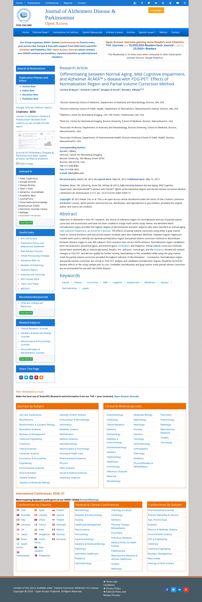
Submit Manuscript (92, 32)
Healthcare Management (88, 524)
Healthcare (112, 461)
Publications (33, 3)
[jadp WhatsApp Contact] (185, 3)
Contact (81, 3)
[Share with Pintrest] (36, 377)
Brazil (23, 539)
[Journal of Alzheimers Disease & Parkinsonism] (24, 15)
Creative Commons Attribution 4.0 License (75, 588)
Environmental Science (160, 534)
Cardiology (112, 419)
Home (19, 3)
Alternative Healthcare (86, 553)
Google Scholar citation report (34, 107)
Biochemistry (26, 419)
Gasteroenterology (117, 447)
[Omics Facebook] (142, 3)
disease (165, 282)
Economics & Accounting (32, 458)
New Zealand (39, 549)
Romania (61, 539)
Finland (60, 519)
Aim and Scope (29, 238)
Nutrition (138, 434)
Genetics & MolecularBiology (90, 544)
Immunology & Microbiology (74, 419)
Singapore (44, 534)
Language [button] (156, 10)
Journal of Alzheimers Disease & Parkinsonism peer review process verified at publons (35, 155)
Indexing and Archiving (33, 274)
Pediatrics (139, 458)
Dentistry (111, 429)
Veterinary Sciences (70, 477)
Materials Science (69, 429)
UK (22, 529)
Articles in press (114, 32)
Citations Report (29, 269)
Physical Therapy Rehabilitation (120, 526)
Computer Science (29, 453)
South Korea (22, 546)
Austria (60, 515)
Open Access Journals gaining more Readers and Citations (145, 42)
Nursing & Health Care (71, 453)
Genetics (111, 452)
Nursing (138, 429)
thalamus (159, 249)
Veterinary (153, 544)
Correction (92, 282)
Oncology (139, 439)
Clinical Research (116, 424)
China (41, 519)
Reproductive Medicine (167, 431)
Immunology (113, 466)
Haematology (114, 457)
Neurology (139, 424)
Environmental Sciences (31, 468)
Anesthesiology (115, 414)
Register (68, 3)
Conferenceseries (69, 42)
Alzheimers (150, 282)
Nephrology (140, 419)
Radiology (165, 424)
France (42, 524)
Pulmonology (167, 419)
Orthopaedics (141, 448)
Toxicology (166, 442)
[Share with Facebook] (21, 377)
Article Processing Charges (35, 255)
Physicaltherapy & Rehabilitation (143, 465)
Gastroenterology (84, 539)
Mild (105, 282)
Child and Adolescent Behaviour (32, 305)
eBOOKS (25, 288)
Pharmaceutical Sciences (73, 458)
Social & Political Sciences (73, 473)
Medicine (111, 476)
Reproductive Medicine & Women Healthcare (124, 557)
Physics (64, 463)
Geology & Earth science (161, 563)
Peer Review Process (32, 251)
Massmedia (154, 558)
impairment (133, 282)
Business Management (160, 553)
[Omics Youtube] (177, 3)
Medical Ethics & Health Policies (123, 544)
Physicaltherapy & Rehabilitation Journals (33, 351)
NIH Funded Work (30, 279)
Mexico (60, 529)
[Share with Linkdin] (31, 377)
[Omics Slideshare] (170, 3)
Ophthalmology (142, 443)
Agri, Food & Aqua (157, 519)
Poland (60, 510)
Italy (22, 519)
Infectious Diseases (117, 471)
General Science (27, 477)
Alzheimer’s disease (100, 230)
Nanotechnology (68, 443)
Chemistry (24, 443)
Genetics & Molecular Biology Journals (36, 335)
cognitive (117, 282)
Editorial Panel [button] (40, 32)
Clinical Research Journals (34, 328)
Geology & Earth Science (73, 414)
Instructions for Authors (65, 32)
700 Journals (114, 45)
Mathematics (67, 434)
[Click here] (135, 3)
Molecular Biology (143, 414)
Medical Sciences (69, 439)
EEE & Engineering (157, 539)
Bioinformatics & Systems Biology (37, 424)
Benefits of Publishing (32, 265)
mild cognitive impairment (73, 230)
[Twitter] (173, 589)
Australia (25, 515)
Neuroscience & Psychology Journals (35, 343)
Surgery (164, 437)
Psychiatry (166, 414)
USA (23, 510)
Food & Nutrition (27, 473)
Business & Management (32, 434)
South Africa (39, 541)
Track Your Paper (30, 283)
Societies (25, 49)
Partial (65, 282)
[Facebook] (167, 589)
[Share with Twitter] (26, 377)
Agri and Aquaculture (30, 414)
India (41, 529)
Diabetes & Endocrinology (114, 441)
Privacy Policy (113, 588)
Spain (41, 510)
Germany (25, 524)
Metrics (163, 32)
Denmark (61, 524)
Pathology (139, 453)
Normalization (69, 288)
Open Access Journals (65, 49)
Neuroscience (82, 529)
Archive (131, 32)
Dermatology (113, 434)
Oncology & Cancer (121, 510)
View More (25, 222)
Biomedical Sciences (30, 429)
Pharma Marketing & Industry (163, 515)
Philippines (44, 555)
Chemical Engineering (30, 439)
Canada (42, 515)
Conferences (52, 3)
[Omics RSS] (163, 3)
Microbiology (114, 481)
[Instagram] (186, 589)
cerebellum (123, 245)
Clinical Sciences (28, 448)
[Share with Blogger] (41, 377)
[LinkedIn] (179, 589)
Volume (78, 282)
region (85, 288)
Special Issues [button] (146, 32)
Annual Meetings (89, 499)
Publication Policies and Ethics (33, 79)
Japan (23, 534)
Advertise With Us (30, 260)
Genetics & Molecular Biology (34, 482)
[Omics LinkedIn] (156, 3)
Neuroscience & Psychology (74, 448)
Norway (60, 534)
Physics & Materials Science (162, 529)
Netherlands (23, 555)
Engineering (25, 463)
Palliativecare (118, 550)
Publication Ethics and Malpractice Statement (33, 245)
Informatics (66, 424)
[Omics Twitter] (148, 3)
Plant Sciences (67, 468)
